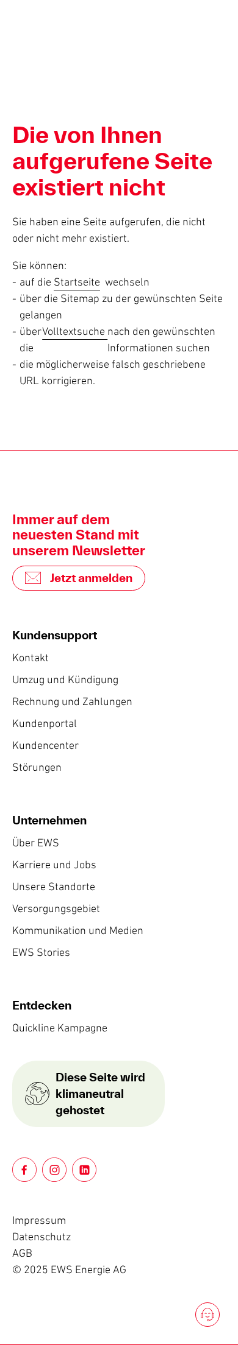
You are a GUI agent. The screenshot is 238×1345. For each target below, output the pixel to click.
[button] (24, 1169)
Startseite (77, 282)
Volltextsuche (74, 331)
